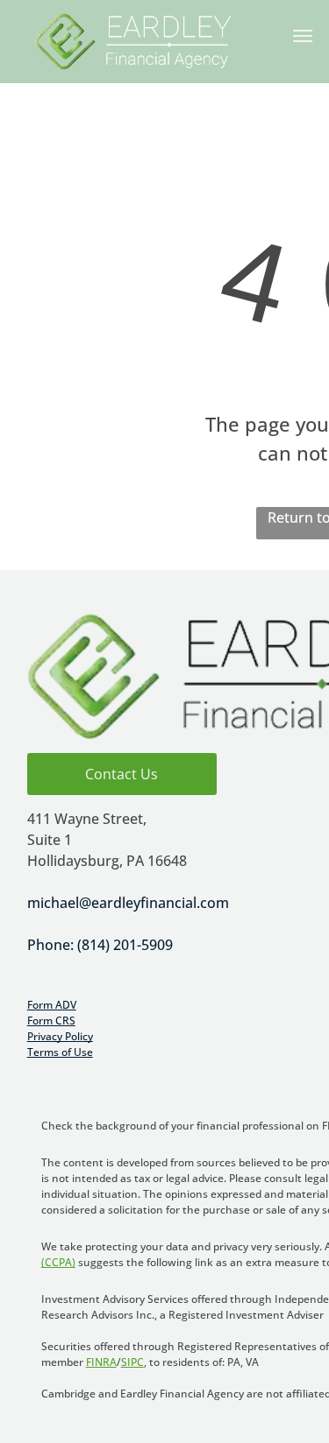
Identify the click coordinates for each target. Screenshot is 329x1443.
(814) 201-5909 (125, 944)
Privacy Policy (60, 1036)
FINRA (101, 1362)
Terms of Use (60, 1052)
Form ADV (51, 1004)
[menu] (302, 35)
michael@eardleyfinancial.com (128, 902)
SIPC (132, 1362)
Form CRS (51, 1020)
